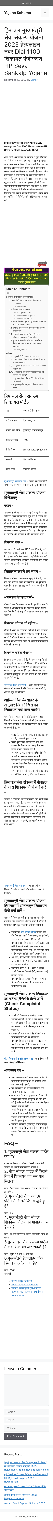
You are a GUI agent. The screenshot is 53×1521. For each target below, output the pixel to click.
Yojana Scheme (17, 13)
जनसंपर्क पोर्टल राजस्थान (15, 685)
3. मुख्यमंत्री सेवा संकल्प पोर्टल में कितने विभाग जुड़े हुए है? (29, 367)
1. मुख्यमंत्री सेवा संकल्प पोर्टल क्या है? (26, 356)
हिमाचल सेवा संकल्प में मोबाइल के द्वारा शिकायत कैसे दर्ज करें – (29, 329)
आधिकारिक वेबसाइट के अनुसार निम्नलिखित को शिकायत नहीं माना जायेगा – (29, 323)
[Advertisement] (26, 113)
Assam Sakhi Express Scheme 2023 (24, 1503)
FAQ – (11, 352)
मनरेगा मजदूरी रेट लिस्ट (21, 1280)
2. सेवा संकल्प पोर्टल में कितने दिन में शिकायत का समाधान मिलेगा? (29, 361)
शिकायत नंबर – (21, 306)
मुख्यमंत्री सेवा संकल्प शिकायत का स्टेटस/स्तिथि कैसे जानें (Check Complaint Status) (27, 343)
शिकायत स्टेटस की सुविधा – (25, 316)
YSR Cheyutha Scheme (24, 1284)
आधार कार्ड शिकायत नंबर (15, 885)
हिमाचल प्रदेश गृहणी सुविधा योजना (26, 1288)
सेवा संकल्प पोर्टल (28, 932)
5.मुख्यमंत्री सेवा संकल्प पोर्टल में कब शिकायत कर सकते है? (29, 380)
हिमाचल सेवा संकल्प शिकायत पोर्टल (20, 297)
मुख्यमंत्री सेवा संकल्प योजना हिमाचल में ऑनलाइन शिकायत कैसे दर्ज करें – (26, 335)
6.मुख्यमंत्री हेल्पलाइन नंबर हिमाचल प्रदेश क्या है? (28, 386)
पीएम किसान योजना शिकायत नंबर (18, 1058)
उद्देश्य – (18, 303)
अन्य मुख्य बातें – (22, 350)
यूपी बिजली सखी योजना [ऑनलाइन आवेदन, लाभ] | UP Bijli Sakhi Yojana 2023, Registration (26, 1478)
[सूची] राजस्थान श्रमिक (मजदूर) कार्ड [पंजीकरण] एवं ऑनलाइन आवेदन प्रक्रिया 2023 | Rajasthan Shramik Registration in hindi (26, 1466)
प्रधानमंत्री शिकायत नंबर (15, 481)
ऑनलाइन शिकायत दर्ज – (24, 313)
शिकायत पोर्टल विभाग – (24, 319)
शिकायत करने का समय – (21, 309)
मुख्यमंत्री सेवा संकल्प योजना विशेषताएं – (26, 300)
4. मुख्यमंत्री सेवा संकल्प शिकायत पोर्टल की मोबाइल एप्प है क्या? (28, 373)
